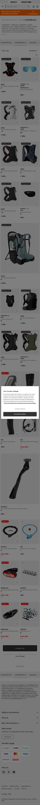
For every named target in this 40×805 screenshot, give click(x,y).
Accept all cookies (20, 414)
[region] (20, 402)
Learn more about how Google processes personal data (20, 403)
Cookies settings (20, 408)
